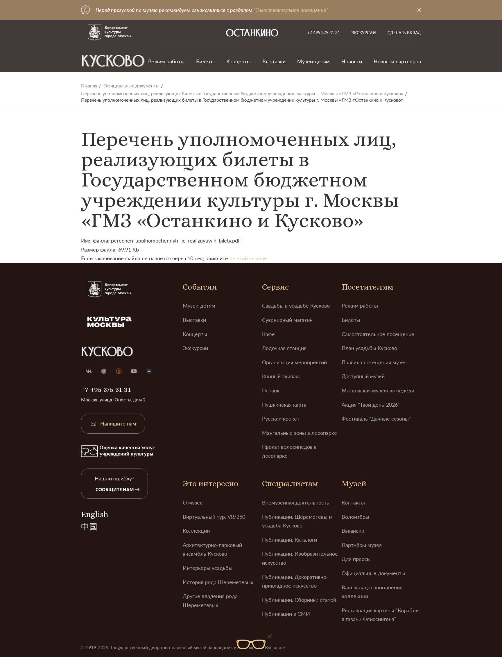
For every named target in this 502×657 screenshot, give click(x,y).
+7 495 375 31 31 (323, 32)
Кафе (268, 334)
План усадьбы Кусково (369, 348)
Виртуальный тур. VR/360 (214, 517)
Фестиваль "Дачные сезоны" (376, 418)
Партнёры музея (362, 545)
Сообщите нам (115, 489)
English (94, 514)
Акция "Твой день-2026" (371, 404)
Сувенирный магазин (287, 320)
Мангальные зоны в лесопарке (299, 433)
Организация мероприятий (294, 362)
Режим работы (166, 61)
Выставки (274, 61)
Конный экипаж (281, 376)
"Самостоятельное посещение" (291, 10)
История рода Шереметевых (218, 582)
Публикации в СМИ (286, 614)
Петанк (270, 390)
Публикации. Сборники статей (299, 600)
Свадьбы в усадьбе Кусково (296, 305)
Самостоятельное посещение (378, 334)
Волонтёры (355, 517)
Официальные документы (131, 85)
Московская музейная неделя (378, 390)
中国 (89, 527)
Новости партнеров (397, 61)
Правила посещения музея (374, 362)
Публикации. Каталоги (289, 539)
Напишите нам (118, 423)
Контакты (353, 502)
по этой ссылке (248, 258)
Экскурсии (364, 32)
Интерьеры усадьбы (207, 568)
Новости (351, 61)
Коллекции (196, 530)
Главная (89, 85)
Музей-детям (313, 61)
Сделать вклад (404, 32)
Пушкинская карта (284, 404)
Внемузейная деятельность (295, 502)
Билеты (205, 61)
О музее (193, 502)
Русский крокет (281, 418)
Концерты (238, 61)
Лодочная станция (284, 348)
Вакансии (353, 530)
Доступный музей (363, 376)
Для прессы (356, 559)
